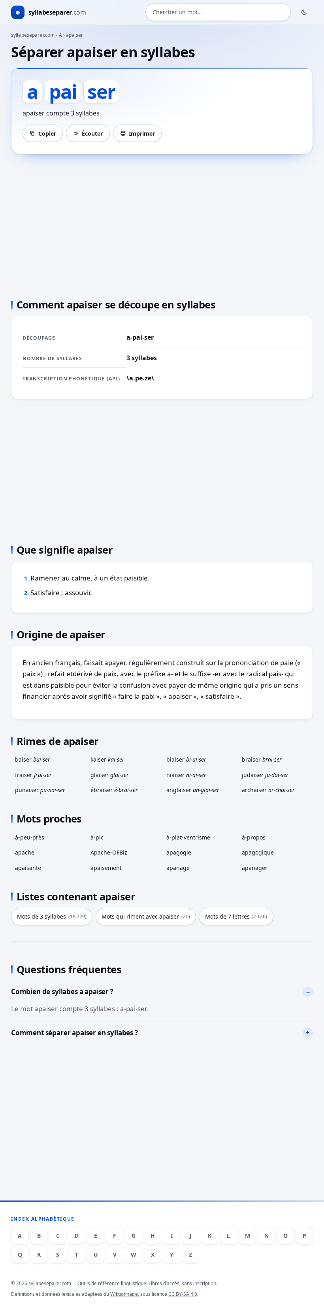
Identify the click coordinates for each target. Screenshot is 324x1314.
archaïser (268, 790)
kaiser (107, 759)
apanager (254, 868)
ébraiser (114, 790)
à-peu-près (29, 837)
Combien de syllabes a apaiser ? (62, 991)
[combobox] (218, 12)
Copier (47, 133)
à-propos (254, 837)
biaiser (186, 759)
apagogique (258, 852)
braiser (262, 759)
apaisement (106, 868)
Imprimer (142, 133)
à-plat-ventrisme (188, 837)
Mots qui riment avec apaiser (146, 916)
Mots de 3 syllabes (52, 916)
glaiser (109, 775)
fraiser (33, 775)
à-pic (97, 837)
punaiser (40, 790)
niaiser (186, 775)
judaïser (265, 775)
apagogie (178, 852)
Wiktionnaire (124, 1294)
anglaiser (192, 790)
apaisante (28, 868)
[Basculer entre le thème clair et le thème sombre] (304, 12)
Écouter (92, 133)
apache (24, 852)
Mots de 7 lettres (236, 916)
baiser (32, 759)
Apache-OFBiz (108, 852)
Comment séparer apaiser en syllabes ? (74, 1032)
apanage (178, 868)
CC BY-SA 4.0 (182, 1294)
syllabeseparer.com (33, 35)
